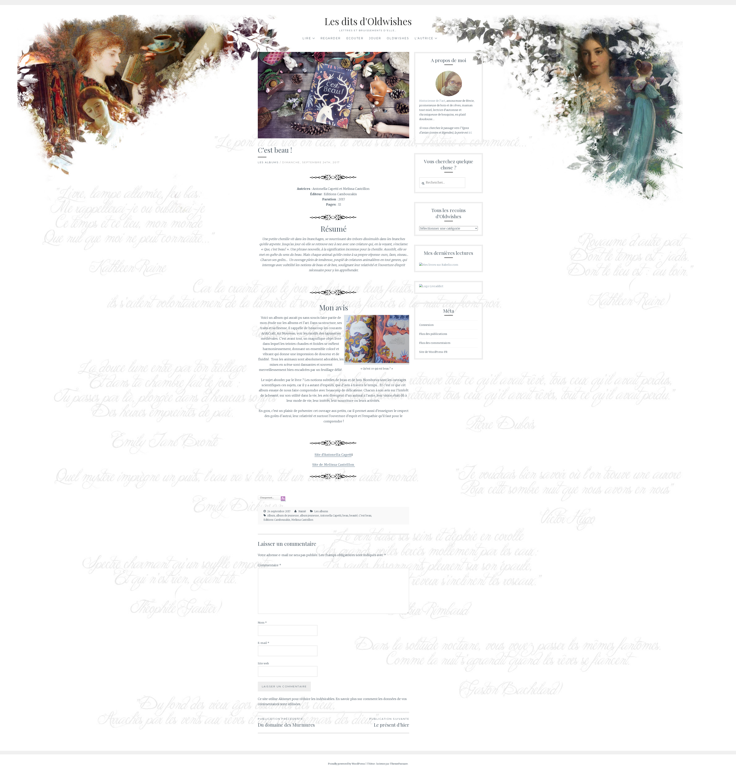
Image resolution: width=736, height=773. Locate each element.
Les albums (268, 162)
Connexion (426, 325)
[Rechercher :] (442, 182)
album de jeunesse (287, 515)
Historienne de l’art (432, 100)
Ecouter (355, 38)
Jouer (375, 38)
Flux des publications (433, 334)
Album (271, 515)
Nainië (302, 511)
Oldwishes (398, 38)
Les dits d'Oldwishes (368, 21)
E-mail (263, 643)
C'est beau (365, 515)
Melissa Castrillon (302, 519)
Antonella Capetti (330, 515)
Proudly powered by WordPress (346, 763)
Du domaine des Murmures (286, 722)
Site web (263, 663)
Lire (306, 38)
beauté (353, 515)
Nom (262, 622)
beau (345, 515)
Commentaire (269, 565)
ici (469, 132)
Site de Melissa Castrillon (333, 464)
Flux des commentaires (434, 343)
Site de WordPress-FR (433, 352)
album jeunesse (309, 515)
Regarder (330, 38)
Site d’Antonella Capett (333, 455)
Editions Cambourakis (277, 519)
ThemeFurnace (399, 763)
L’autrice (424, 38)
